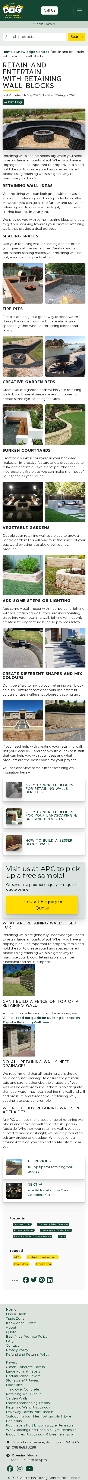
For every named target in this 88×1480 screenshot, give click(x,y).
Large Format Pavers (23, 1371)
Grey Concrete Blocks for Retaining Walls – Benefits (49, 789)
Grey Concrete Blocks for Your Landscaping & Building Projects (51, 815)
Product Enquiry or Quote (42, 905)
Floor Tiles (14, 1385)
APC (16, 1257)
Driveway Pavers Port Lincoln (29, 1412)
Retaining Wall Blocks (23, 1394)
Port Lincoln (45, 24)
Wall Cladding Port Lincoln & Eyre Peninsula (41, 1430)
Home (8, 52)
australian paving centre (42, 1257)
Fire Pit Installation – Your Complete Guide (48, 1190)
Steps (62, 1236)
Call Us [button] (49, 10)
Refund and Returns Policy (27, 1354)
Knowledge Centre (31, 52)
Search (77, 37)
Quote (11, 1332)
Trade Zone (15, 1318)
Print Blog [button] (15, 102)
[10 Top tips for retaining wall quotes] (14, 1167)
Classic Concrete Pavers (25, 1367)
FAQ (9, 1341)
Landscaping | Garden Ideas (56, 1230)
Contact (12, 1345)
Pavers (11, 1362)
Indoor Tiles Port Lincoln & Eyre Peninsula (39, 1434)
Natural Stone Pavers (23, 1376)
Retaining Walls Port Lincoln (28, 1407)
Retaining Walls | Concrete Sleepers (32, 1236)
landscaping (43, 1263)
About (11, 1327)
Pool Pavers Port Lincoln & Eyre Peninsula (39, 1425)
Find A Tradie (16, 1314)
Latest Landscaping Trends (28, 1403)
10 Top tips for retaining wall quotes (50, 1166)
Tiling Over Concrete (22, 1389)
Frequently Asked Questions (53, 1224)
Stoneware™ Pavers (22, 1380)
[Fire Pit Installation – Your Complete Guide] (14, 1190)
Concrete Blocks (22, 1224)
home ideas (21, 1263)
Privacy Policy (17, 1350)
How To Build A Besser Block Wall (49, 842)
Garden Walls (16, 1398)
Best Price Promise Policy (26, 1336)
